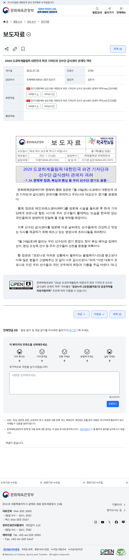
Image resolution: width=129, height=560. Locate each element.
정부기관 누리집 (95, 482)
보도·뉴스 (31, 21)
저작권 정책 (27, 549)
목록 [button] (115, 314)
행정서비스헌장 (42, 549)
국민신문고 (85, 429)
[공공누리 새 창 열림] (21, 285)
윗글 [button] (79, 314)
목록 (116, 48)
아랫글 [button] (97, 314)
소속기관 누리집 (9, 482)
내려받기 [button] (32, 94)
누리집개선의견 (75, 549)
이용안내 (117, 504)
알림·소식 (17, 21)
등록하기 (113, 403)
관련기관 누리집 (52, 482)
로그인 (72, 330)
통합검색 (97, 12)
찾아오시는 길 (115, 510)
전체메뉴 (121, 12)
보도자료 (45, 21)
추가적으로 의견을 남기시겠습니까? (28, 367)
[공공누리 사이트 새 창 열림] (107, 552)
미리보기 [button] (48, 94)
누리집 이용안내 (58, 549)
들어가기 (109, 12)
